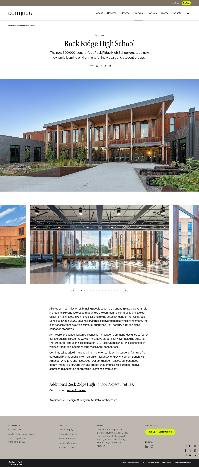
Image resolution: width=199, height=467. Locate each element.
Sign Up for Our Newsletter (160, 432)
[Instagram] (152, 446)
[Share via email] (97, 66)
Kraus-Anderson (76, 390)
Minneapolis (102, 443)
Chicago (122, 439)
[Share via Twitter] (105, 66)
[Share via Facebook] (101, 66)
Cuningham (84, 400)
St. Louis (113, 443)
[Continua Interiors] (21, 13)
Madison (101, 446)
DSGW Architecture (105, 400)
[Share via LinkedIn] (110, 66)
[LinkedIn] (146, 446)
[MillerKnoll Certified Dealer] (15, 463)
